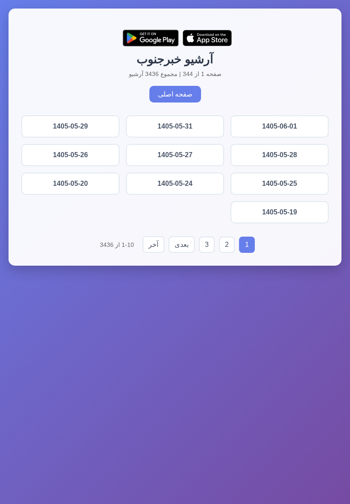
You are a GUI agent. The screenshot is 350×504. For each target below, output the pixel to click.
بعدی (182, 244)
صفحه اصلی (175, 94)
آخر (153, 244)
